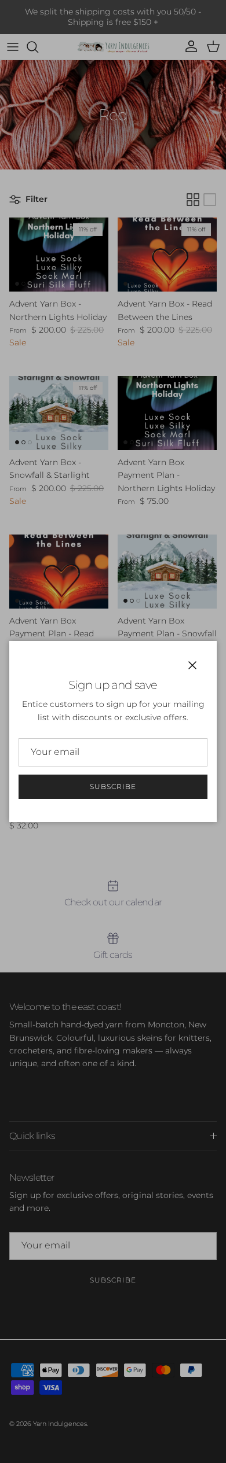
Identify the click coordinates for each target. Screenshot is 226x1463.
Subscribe (113, 786)
